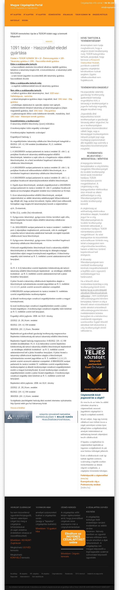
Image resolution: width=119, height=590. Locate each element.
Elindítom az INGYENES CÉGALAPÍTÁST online (74, 538)
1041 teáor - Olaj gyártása (45, 111)
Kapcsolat (15, 20)
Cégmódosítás (54, 15)
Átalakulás (68, 15)
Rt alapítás (41, 15)
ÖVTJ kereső (80, 574)
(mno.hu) (84, 478)
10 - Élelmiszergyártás (48, 58)
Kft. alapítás (34, 574)
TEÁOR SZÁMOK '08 (82, 15)
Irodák (25, 20)
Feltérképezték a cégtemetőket (94, 475)
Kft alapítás (15, 15)
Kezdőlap (13, 574)
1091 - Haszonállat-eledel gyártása (44, 61)
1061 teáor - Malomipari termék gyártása (27, 116)
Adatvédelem (25, 577)
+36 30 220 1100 (111, 3)
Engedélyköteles (100, 15)
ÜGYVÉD (27, 547)
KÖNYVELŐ (16, 557)
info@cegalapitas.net (110, 7)
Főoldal (13, 58)
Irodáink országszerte (95, 574)
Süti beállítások (37, 577)
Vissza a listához (17, 408)
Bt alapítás (29, 15)
